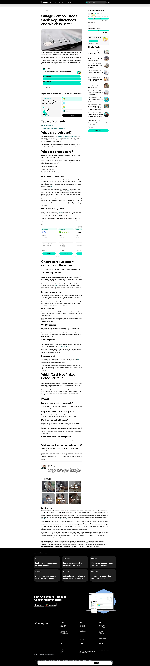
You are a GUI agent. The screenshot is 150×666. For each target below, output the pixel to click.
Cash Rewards (82, 639)
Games (81, 636)
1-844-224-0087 (101, 649)
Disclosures (90, 660)
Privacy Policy (82, 650)
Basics (52, 10)
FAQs (80, 647)
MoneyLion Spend (83, 625)
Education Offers (101, 633)
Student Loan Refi (102, 627)
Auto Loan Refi (101, 630)
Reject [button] (91, 662)
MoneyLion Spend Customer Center (86, 656)
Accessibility (82, 654)
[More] (80, 68)
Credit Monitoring (102, 625)
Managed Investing (83, 631)
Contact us (81, 646)
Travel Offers (101, 635)
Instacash (62, 628)
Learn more (51, 662)
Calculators (62, 650)
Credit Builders (63, 630)
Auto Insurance (101, 628)
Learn (42, 10)
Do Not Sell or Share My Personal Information (87, 651)
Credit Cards (47, 10)
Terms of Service (70, 660)
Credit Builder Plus (63, 631)
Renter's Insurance (102, 634)
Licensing (81, 653)
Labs (61, 652)
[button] (104, 663)
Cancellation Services (102, 638)
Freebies (81, 638)
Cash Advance (62, 627)
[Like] (44, 87)
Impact (61, 653)
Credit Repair (101, 637)
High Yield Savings (83, 628)
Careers (61, 647)
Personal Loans (63, 625)
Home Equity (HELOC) (64, 633)
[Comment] (46, 87)
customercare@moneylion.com (104, 650)
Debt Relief (101, 626)
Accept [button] (96, 662)
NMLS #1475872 (83, 660)
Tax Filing (100, 632)
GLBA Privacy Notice (83, 652)
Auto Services (101, 631)
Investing (81, 630)
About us (62, 646)
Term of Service (82, 649)
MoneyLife (62, 649)
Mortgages (62, 634)
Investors (62, 651)
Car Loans (62, 635)
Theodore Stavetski (48, 26)
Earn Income (82, 627)
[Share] (50, 87)
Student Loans (63, 632)
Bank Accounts (82, 626)
